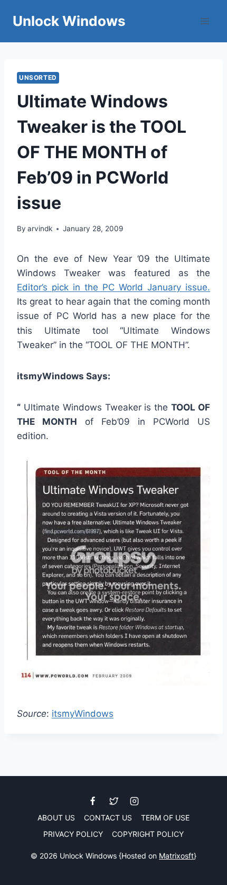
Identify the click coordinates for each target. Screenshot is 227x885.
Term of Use (165, 817)
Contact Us (108, 817)
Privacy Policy (73, 833)
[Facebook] (93, 801)
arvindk (39, 228)
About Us (56, 817)
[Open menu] (204, 21)
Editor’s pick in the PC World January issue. (113, 287)
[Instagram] (134, 801)
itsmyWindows (83, 713)
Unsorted (38, 77)
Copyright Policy (148, 833)
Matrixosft (176, 855)
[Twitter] (113, 801)
